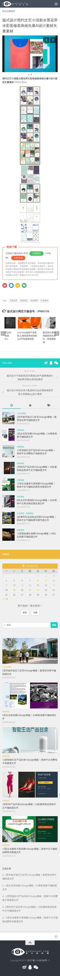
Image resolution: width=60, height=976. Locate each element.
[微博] (4, 285)
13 (22, 585)
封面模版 (20, 513)
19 (14, 590)
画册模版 (20, 430)
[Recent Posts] (11, 405)
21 (30, 590)
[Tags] (48, 405)
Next (53, 40)
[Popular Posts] (30, 405)
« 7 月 (5, 599)
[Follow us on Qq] (51, 363)
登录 (25, 612)
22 (38, 590)
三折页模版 (21, 413)
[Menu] (56, 4)
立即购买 (36, 253)
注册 (35, 612)
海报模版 (24, 300)
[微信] (24, 285)
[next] (57, 333)
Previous (46, 40)
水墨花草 (13, 300)
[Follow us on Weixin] (56, 363)
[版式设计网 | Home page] (19, 3)
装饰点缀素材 (8, 11)
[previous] (3, 333)
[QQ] (11, 285)
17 (53, 585)
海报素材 (34, 300)
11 (6, 585)
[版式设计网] (46, 363)
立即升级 (18, 258)
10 (53, 580)
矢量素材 (44, 300)
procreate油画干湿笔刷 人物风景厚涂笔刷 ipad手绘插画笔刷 (27, 335)
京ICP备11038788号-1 (38, 960)
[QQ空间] (17, 285)
